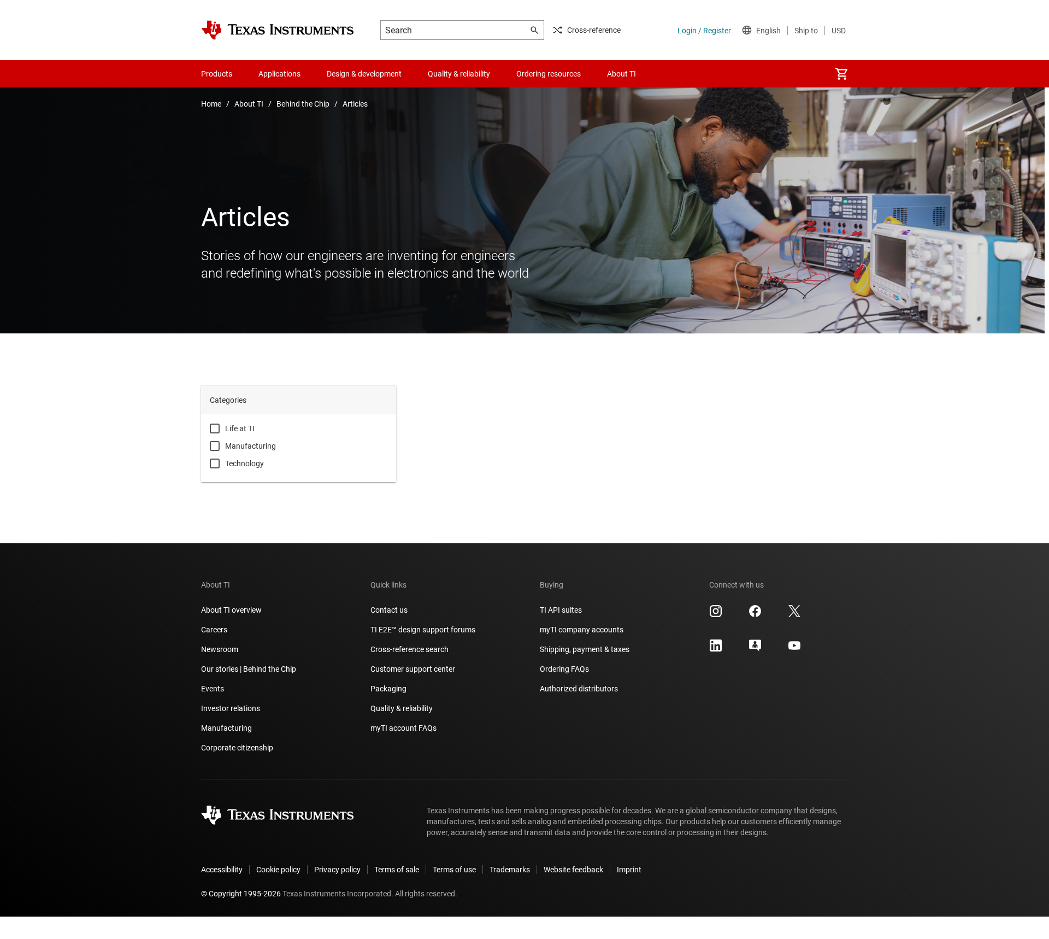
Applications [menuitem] (279, 73)
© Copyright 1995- (241, 893)
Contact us (389, 610)
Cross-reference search (409, 649)
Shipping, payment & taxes (584, 649)
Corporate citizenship (237, 747)
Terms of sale (396, 869)
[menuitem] (841, 73)
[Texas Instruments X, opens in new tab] (794, 615)
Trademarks (510, 869)
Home (211, 103)
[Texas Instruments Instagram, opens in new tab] (715, 615)
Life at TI (240, 428)
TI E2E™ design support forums (422, 629)
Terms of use (454, 869)
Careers (214, 629)
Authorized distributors (579, 688)
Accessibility (222, 869)
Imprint (629, 869)
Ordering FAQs (564, 669)
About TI (248, 103)
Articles (355, 103)
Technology (244, 463)
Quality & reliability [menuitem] (459, 73)
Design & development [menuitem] (364, 73)
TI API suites (561, 610)
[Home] (277, 30)
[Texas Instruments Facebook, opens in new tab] (755, 615)
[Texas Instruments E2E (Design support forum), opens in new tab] (755, 649)
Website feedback (573, 869)
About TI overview (231, 610)
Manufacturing (250, 446)
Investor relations (230, 708)
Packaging (388, 688)
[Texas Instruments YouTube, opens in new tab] (794, 649)
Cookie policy (278, 869)
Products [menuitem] (216, 73)
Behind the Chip (302, 103)
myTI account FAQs (403, 728)
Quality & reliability (401, 708)
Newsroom (219, 649)
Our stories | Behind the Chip (248, 669)
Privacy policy (337, 869)
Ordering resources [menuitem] (548, 73)
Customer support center (412, 669)
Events (212, 688)
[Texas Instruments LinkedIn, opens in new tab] (715, 649)
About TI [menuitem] (621, 73)
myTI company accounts (581, 629)
